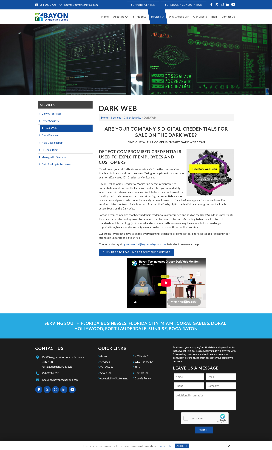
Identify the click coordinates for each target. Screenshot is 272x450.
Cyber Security (132, 117)
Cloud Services (50, 135)
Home (104, 117)
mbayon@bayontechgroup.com (81, 4)
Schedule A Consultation (183, 4)
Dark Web (51, 128)
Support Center (143, 4)
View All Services (52, 113)
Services (116, 117)
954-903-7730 (48, 4)
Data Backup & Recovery (56, 164)
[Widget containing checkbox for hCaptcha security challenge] (205, 418)
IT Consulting (50, 150)
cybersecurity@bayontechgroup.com (145, 244)
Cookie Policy (166, 445)
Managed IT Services (54, 157)
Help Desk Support (52, 142)
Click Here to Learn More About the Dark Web (136, 252)
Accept (181, 446)
